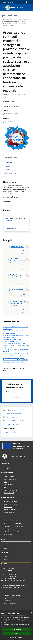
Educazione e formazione (11, 521)
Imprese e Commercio (10, 510)
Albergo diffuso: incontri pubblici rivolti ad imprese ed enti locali (15, 332)
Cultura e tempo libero (10, 504)
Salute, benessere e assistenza (12, 532)
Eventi (6, 559)
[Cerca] (29, 8)
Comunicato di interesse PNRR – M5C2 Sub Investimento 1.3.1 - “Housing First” (15, 361)
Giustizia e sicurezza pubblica (12, 523)
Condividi (6, 106)
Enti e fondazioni (9, 485)
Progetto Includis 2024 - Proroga (12, 339)
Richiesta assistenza (10, 603)
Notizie (6, 543)
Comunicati (7, 546)
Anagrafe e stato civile (10, 501)
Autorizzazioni (8, 534)
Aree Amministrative (10, 479)
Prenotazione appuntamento (12, 595)
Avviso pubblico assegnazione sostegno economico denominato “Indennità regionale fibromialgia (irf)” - (16, 345)
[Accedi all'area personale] (26, 2)
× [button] (31, 612)
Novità (10, 15)
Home (3, 15)
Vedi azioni (15, 106)
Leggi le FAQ (7, 600)
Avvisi (15, 15)
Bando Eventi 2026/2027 (10, 341)
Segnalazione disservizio (11, 598)
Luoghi (6, 556)
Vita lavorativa (8, 507)
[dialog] (16, 625)
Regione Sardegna (8, 2)
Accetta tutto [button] (16, 629)
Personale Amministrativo (11, 490)
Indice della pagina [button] (10, 157)
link (7, 626)
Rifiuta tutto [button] (16, 633)
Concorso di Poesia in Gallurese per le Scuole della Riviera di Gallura (16, 336)
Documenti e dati (9, 493)
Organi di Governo (9, 476)
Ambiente (6, 529)
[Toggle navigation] (3, 7)
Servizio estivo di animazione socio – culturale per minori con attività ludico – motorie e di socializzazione (16, 327)
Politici (6, 487)
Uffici (5, 482)
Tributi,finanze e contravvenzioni (13, 526)
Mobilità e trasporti (9, 512)
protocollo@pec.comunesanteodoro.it (15, 585)
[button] (16, 637)
